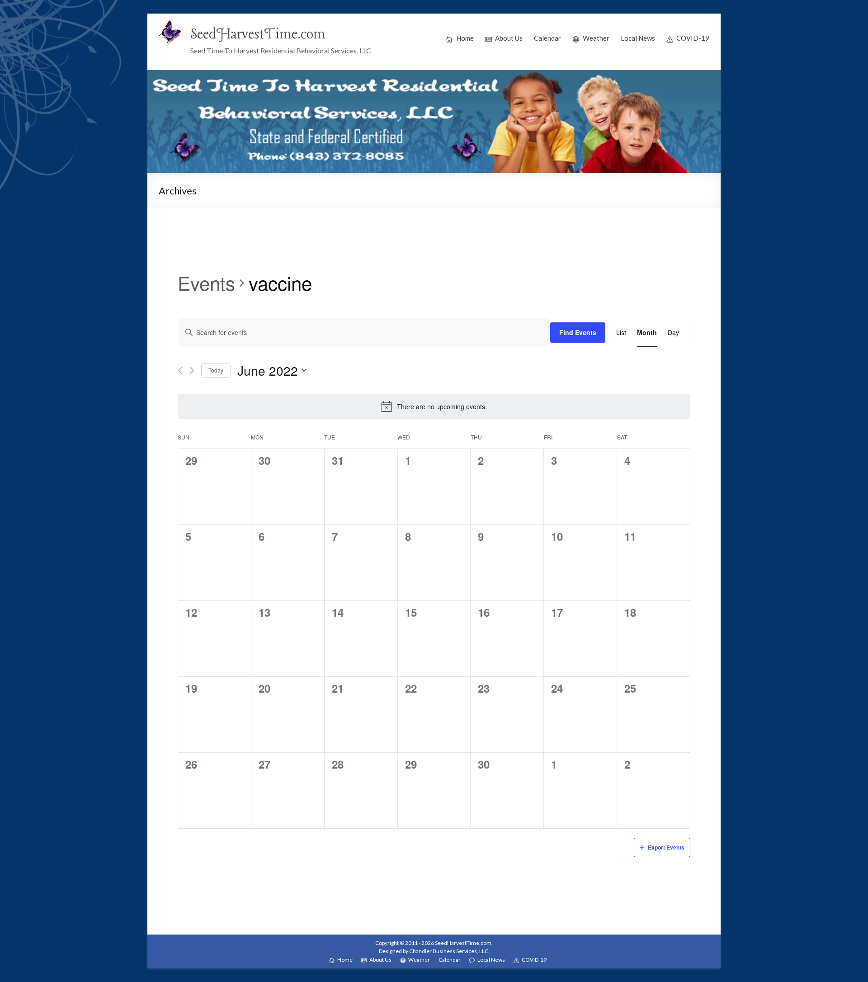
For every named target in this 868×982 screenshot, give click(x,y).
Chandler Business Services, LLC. (449, 951)
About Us (509, 38)
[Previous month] (180, 370)
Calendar (547, 38)
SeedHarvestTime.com (258, 35)
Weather (596, 38)
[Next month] (191, 370)
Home (465, 38)
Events (206, 283)
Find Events (577, 332)
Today (215, 370)
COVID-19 (692, 38)
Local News (638, 38)
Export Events (666, 847)
